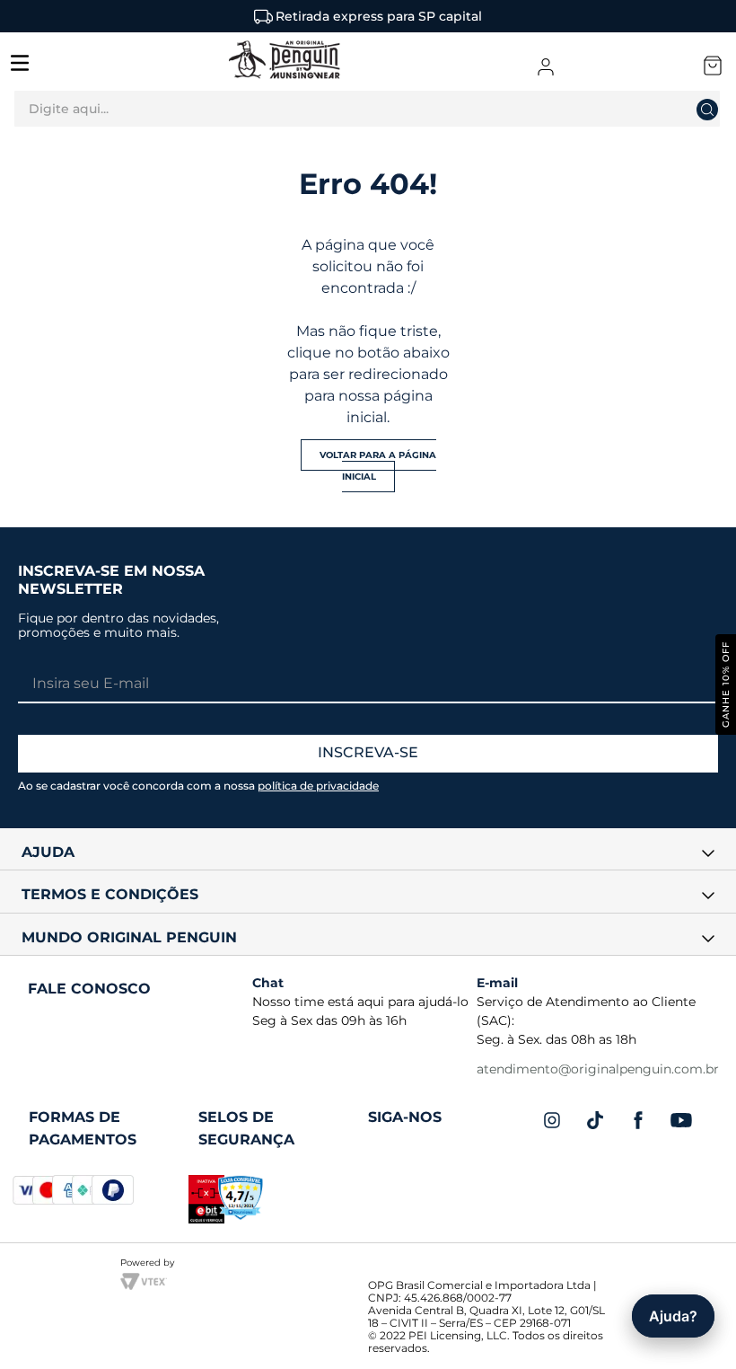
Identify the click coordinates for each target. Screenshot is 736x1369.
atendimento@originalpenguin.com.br (598, 1069)
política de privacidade (318, 785)
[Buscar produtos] (721, 109)
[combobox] (368, 113)
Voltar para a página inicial (378, 465)
